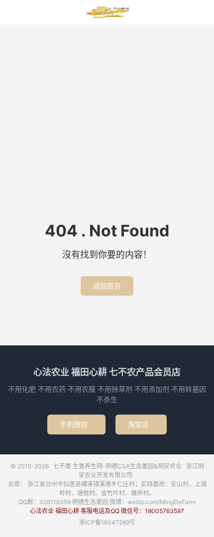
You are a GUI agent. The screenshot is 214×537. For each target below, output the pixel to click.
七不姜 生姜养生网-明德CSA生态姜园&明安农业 (107, 12)
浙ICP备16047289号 (107, 522)
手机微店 (76, 424)
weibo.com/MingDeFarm (161, 502)
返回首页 (107, 286)
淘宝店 (141, 424)
